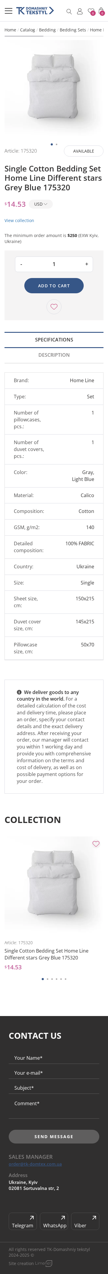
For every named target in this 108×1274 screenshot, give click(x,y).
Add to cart (54, 285)
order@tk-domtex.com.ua (35, 1164)
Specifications (54, 339)
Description (54, 355)
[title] (35, 11)
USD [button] (39, 204)
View (31, 925)
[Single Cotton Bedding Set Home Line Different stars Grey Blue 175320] (54, 89)
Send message (54, 1136)
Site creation (21, 1263)
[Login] (79, 11)
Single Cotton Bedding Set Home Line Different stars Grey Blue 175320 (46, 954)
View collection (19, 220)
